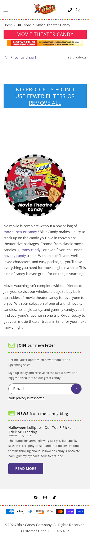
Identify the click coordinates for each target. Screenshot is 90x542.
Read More (25, 468)
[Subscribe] (76, 389)
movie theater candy (20, 231)
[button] (6, 10)
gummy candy (29, 249)
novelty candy (15, 255)
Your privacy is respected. (26, 398)
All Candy (24, 25)
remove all (45, 102)
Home (8, 25)
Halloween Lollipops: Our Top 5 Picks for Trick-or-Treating (42, 429)
